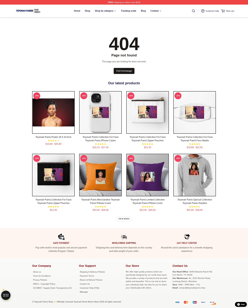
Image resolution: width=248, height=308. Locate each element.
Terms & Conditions (42, 276)
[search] (193, 11)
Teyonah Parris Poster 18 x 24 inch (53, 137)
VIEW (53, 131)
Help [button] (243, 304)
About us (37, 272)
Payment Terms (87, 276)
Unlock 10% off (6, 295)
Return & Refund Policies (91, 280)
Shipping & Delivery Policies (92, 272)
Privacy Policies (40, 280)
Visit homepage (124, 71)
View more (124, 219)
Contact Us (85, 284)
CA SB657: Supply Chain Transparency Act (52, 288)
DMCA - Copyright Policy (44, 284)
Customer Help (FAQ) (89, 288)
